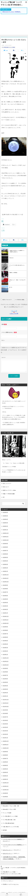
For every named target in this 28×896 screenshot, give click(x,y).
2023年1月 (5, 654)
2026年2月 (5, 526)
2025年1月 (5, 571)
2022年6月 (5, 678)
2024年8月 (5, 588)
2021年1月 (5, 737)
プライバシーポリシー (8, 881)
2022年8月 (5, 671)
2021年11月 (5, 703)
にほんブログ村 (14, 313)
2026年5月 (5, 516)
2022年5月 (5, 682)
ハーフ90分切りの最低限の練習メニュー (21, 299)
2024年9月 (5, 585)
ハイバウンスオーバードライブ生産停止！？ (13, 839)
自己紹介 (5, 830)
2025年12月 (6, 533)
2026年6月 (5, 512)
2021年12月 (6, 699)
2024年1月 (5, 613)
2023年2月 (5, 651)
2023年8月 (5, 630)
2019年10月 (6, 789)
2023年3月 (5, 647)
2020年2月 (5, 775)
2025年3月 (5, 564)
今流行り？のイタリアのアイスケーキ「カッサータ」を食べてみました (8, 299)
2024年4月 (5, 602)
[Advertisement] (14, 26)
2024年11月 (5, 578)
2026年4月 (5, 519)
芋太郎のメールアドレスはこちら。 (11, 884)
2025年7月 (5, 550)
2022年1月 (5, 696)
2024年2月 (5, 609)
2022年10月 (6, 665)
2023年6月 (5, 637)
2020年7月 (5, 758)
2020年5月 (5, 765)
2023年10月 (6, 623)
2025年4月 (5, 561)
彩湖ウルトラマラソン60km (9, 490)
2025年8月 (5, 547)
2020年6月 (5, 762)
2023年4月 (5, 644)
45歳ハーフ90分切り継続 (9, 493)
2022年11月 (5, 661)
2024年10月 (6, 581)
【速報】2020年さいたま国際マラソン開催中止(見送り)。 (16, 251)
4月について (6, 486)
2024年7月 (5, 592)
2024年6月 (5, 595)
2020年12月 (6, 741)
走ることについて (7, 483)
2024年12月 (6, 574)
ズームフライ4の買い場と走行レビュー (17, 266)
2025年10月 (6, 540)
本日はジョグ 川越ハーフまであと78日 (17, 280)
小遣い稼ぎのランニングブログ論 (11, 826)
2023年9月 (5, 626)
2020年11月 (5, 744)
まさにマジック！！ (7, 850)
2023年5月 (5, 640)
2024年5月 (5, 599)
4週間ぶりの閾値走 (13, 272)
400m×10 (11, 257)
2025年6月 (5, 554)
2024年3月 (5, 606)
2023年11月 (5, 619)
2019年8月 (5, 796)
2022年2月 (5, 692)
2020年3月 (5, 772)
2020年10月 (6, 748)
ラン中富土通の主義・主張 (9, 819)
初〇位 (10, 287)
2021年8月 (5, 713)
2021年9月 (5, 710)
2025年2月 (5, 567)
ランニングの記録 (7, 812)
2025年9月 (5, 543)
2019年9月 (5, 793)
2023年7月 (5, 633)
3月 (3, 497)
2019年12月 (6, 782)
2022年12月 (6, 658)
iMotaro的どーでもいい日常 (9, 809)
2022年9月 (5, 668)
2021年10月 (6, 706)
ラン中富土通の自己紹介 (8, 823)
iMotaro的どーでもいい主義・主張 (11, 805)
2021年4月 (5, 727)
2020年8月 (5, 755)
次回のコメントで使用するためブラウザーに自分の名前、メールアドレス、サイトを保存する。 (14, 350)
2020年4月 (5, 769)
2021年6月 (5, 720)
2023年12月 (6, 616)
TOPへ (21, 894)
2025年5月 (5, 557)
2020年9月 (5, 751)
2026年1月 (5, 529)
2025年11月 (5, 536)
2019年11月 (5, 786)
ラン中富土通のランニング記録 (8, 47)
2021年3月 (5, 730)
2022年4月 (5, 685)
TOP (14, 868)
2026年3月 (5, 522)
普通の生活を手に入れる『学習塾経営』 (11, 11)
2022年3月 (5, 689)
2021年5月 (5, 723)
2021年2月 (5, 734)
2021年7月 (5, 717)
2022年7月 (5, 675)
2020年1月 (5, 779)
